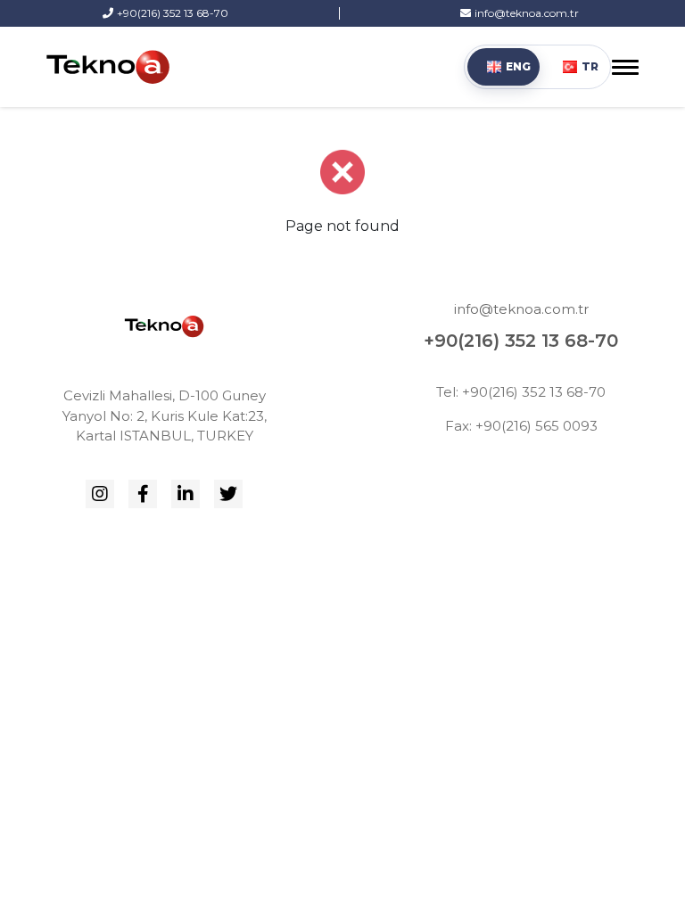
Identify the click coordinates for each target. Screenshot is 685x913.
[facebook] (142, 494)
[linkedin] (185, 494)
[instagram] (100, 494)
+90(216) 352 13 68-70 (521, 340)
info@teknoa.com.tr (521, 308)
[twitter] (228, 494)
